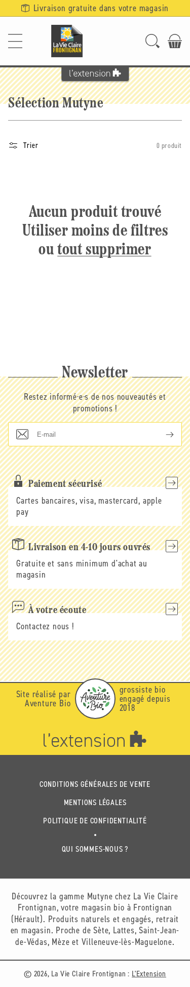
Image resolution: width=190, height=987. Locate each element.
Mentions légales (95, 802)
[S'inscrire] (161, 434)
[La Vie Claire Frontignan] (66, 41)
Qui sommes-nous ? (95, 849)
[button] (15, 41)
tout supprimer (104, 250)
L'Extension (149, 973)
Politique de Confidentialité (94, 820)
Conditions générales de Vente (95, 784)
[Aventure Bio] (95, 698)
